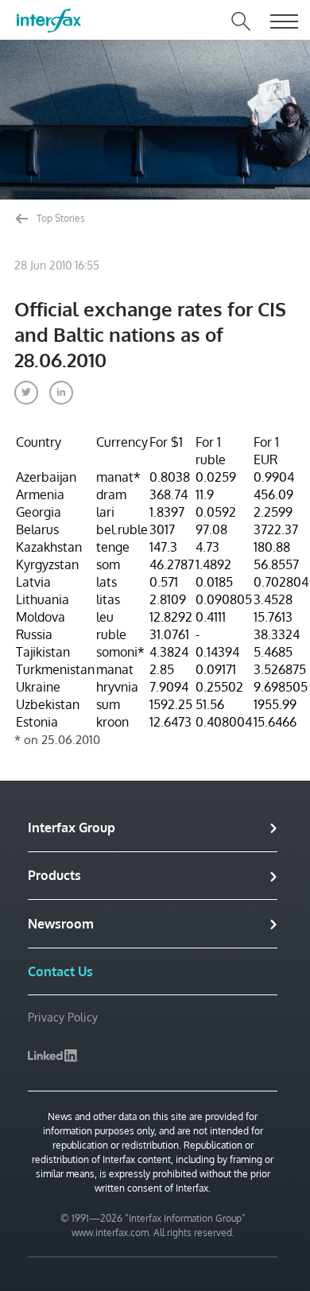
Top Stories (59, 218)
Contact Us (60, 971)
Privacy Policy (63, 1017)
